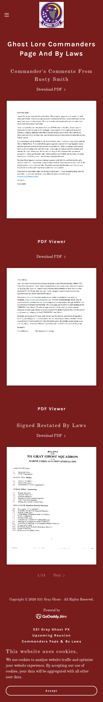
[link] (51, 15)
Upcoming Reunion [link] (51, 635)
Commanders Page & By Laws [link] (51, 641)
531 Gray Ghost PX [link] (51, 629)
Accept (51, 690)
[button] (9, 15)
